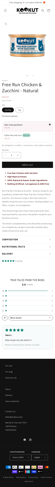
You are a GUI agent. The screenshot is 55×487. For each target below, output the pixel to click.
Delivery (8, 395)
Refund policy (21, 477)
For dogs (9, 372)
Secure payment (12, 401)
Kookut (11, 477)
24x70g (8, 110)
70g (19, 110)
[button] (5, 10)
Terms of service (46, 477)
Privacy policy (33, 477)
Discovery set (11, 378)
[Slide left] (22, 76)
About (8, 389)
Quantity (5, 150)
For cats (8, 366)
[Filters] (5, 317)
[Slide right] (33, 76)
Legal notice (28, 481)
